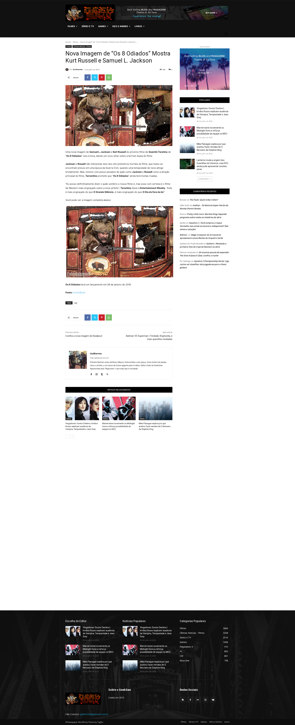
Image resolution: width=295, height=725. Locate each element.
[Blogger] (183, 700)
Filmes (75, 42)
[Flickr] (198, 700)
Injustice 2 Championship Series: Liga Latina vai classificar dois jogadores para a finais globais (204, 264)
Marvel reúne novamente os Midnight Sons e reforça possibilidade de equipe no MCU (118, 426)
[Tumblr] (102, 373)
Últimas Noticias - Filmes (82, 46)
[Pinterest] (102, 77)
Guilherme (78, 69)
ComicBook (79, 292)
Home (68, 42)
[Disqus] (118, 484)
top (75, 303)
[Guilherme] (67, 69)
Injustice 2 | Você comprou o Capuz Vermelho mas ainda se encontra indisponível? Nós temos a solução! (204, 226)
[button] (226, 33)
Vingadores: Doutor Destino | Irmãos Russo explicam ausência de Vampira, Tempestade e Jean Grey (81, 426)
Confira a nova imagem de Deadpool (83, 336)
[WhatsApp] (109, 77)
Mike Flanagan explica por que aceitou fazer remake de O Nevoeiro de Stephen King (155, 426)
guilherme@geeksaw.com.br (94, 714)
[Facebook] (88, 77)
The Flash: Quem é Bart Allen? (204, 199)
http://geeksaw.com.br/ (99, 358)
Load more (203, 178)
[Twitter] (95, 77)
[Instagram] (96, 373)
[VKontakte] (213, 700)
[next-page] (72, 437)
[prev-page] (67, 437)
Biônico (183, 234)
